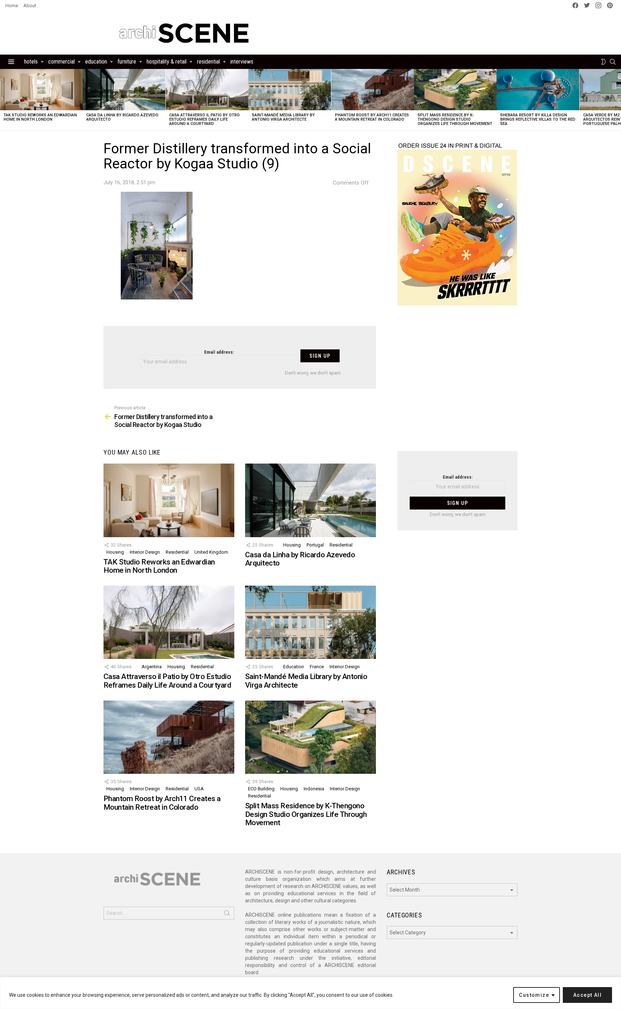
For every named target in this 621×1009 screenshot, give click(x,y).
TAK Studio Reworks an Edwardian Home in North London (40, 117)
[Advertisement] (457, 383)
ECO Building (261, 788)
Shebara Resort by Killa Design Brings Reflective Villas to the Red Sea (537, 119)
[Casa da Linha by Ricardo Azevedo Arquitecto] (124, 89)
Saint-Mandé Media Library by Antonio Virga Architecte (283, 117)
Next (617, 99)
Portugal (315, 545)
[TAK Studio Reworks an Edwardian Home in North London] (41, 89)
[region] (310, 993)
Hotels (31, 61)
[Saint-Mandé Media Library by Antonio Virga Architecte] (289, 89)
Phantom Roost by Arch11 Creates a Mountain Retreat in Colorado (372, 117)
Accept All (587, 995)
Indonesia (314, 788)
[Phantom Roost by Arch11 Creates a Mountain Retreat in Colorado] (372, 89)
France (317, 666)
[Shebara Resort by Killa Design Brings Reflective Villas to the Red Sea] (538, 89)
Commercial (61, 61)
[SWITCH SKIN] (603, 62)
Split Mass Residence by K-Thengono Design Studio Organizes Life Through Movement (455, 119)
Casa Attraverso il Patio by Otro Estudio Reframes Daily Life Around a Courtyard (204, 119)
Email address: (219, 352)
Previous (3, 99)
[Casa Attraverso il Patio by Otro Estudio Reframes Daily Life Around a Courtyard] (207, 89)
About (29, 5)
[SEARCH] (613, 62)
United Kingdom (211, 552)
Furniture (127, 61)
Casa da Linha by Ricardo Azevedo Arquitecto (122, 117)
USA (199, 788)
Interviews (241, 61)
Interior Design (145, 552)
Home (11, 5)
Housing (115, 552)
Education (96, 61)
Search (227, 914)
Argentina (152, 666)
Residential (208, 61)
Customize (534, 995)
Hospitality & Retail (167, 61)
